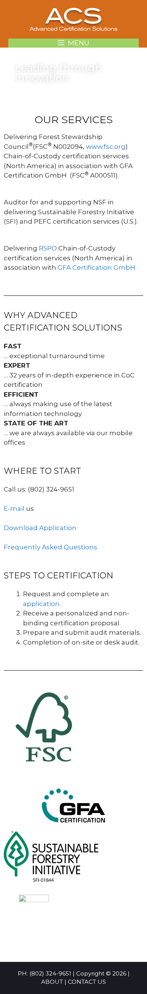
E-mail (14, 508)
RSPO (48, 248)
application (41, 604)
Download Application (40, 528)
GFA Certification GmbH (96, 267)
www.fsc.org (106, 146)
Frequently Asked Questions (50, 547)
